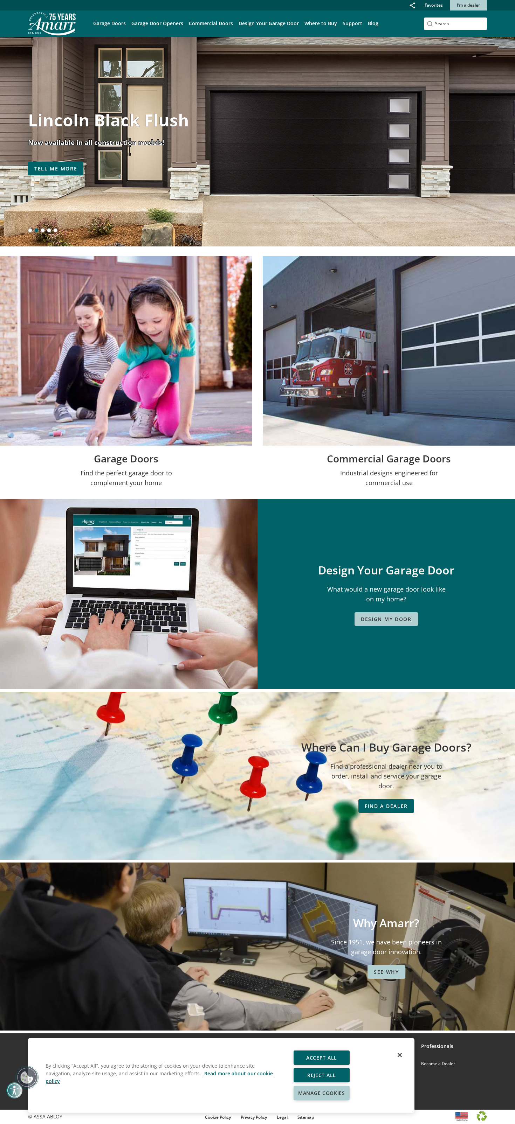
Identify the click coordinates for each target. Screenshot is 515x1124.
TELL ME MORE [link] (55, 168)
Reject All (321, 1075)
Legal (282, 1117)
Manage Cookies (321, 1093)
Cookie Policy (218, 1117)
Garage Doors (109, 23)
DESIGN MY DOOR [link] (386, 619)
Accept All (321, 1057)
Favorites (434, 5)
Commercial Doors (211, 23)
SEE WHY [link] (386, 972)
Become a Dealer (438, 1064)
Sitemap (305, 1117)
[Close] (399, 1055)
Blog (373, 23)
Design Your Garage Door (269, 23)
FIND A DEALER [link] (386, 806)
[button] (412, 5)
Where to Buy (320, 23)
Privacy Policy (254, 1117)
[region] (221, 1075)
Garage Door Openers (157, 23)
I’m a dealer (468, 5)
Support (352, 23)
